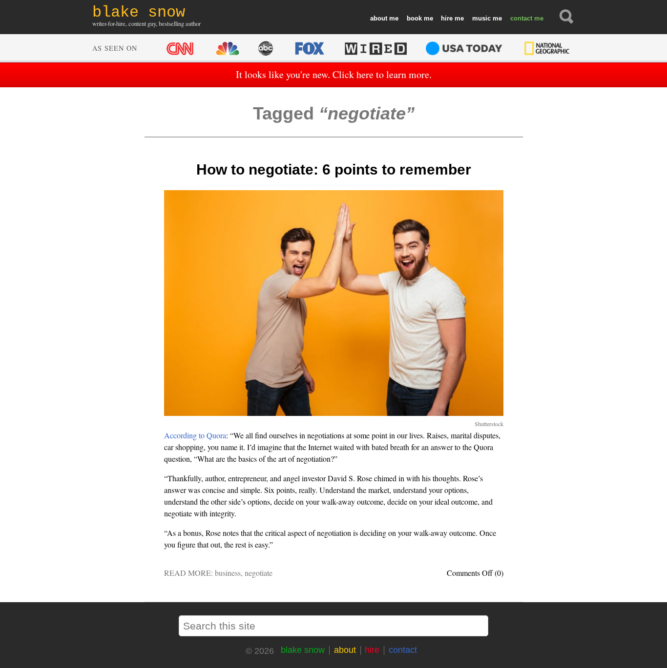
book (414, 18)
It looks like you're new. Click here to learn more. (334, 74)
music (481, 18)
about (378, 18)
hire (447, 18)
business (228, 573)
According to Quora (195, 435)
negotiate (258, 573)
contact (521, 18)
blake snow (303, 650)
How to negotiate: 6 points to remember (333, 169)
